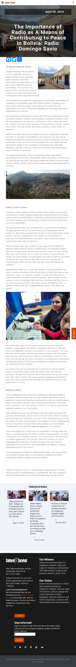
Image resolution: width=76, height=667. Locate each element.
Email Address (20, 631)
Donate (19, 615)
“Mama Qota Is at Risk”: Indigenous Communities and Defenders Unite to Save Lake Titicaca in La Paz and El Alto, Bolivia (16, 509)
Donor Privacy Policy (56, 659)
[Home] (10, 2)
